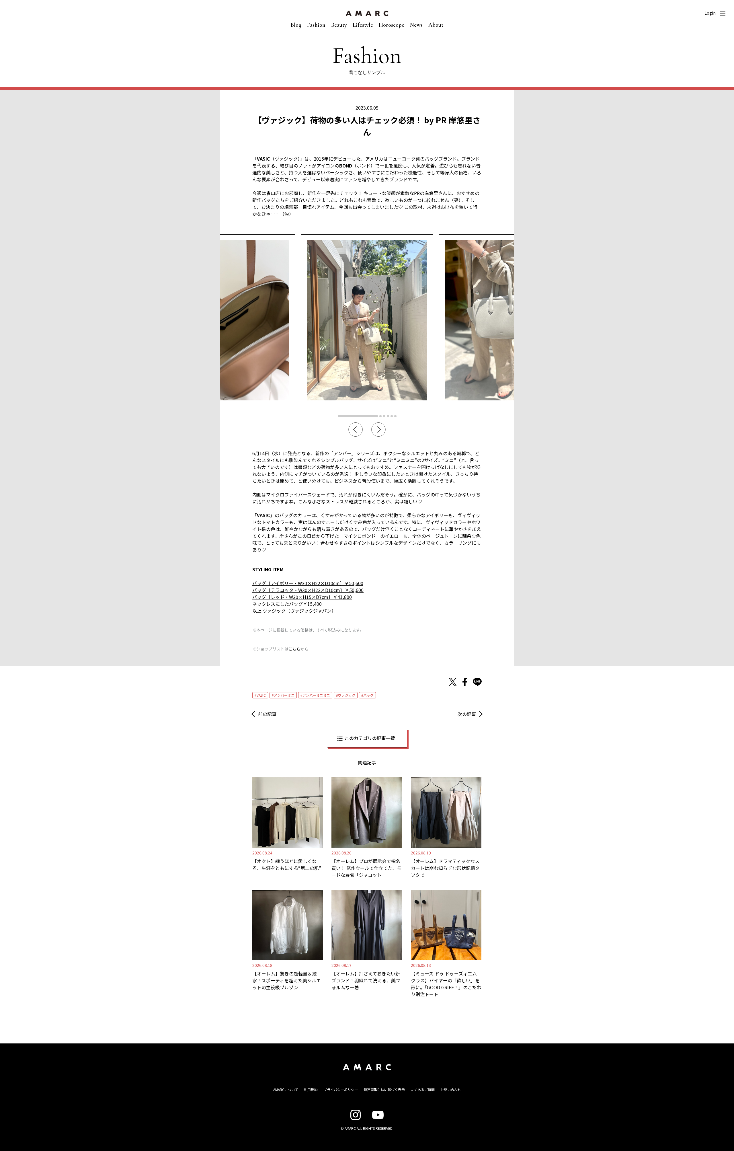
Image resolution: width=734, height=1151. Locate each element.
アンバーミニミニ (316, 695)
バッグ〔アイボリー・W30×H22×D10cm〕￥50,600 (307, 583)
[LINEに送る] (477, 682)
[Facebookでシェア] (464, 682)
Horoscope (391, 25)
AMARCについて (285, 1089)
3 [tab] (384, 416)
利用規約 (311, 1089)
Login (710, 13)
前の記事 (267, 713)
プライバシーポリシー (340, 1089)
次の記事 (467, 713)
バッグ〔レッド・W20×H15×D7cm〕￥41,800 (302, 596)
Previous (355, 429)
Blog (296, 25)
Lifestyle (363, 25)
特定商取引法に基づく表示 (384, 1089)
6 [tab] (395, 416)
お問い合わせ (450, 1089)
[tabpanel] (367, 321)
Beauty (339, 25)
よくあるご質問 (423, 1089)
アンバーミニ (284, 695)
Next (378, 429)
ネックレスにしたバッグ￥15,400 (287, 603)
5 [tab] (392, 416)
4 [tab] (388, 416)
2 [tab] (380, 416)
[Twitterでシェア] (453, 682)
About (435, 25)
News (416, 25)
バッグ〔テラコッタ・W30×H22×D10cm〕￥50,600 (308, 590)
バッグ (368, 695)
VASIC (261, 695)
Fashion (316, 25)
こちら (294, 649)
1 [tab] (358, 416)
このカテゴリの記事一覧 (370, 738)
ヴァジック (346, 695)
